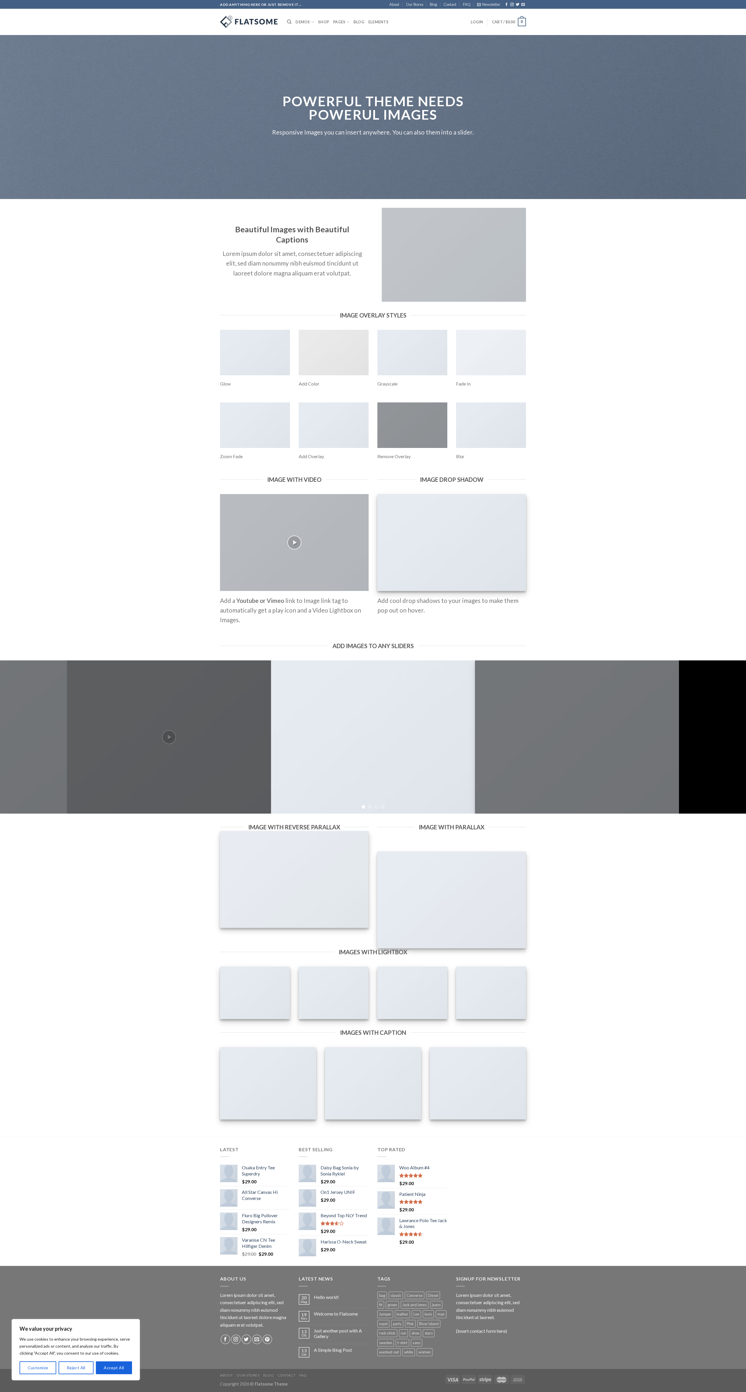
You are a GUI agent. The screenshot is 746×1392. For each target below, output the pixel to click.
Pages (339, 22)
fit (380, 1304)
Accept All (114, 1367)
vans (416, 1342)
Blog (433, 4)
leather (402, 1314)
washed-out (389, 1352)
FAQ (467, 4)
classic (395, 1295)
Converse (415, 1295)
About (394, 4)
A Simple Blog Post (333, 1350)
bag (382, 1295)
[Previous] (22, 737)
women (424, 1352)
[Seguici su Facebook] (506, 5)
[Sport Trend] (249, 22)
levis (428, 1314)
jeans (436, 1304)
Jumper (385, 1314)
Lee (416, 1314)
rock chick (387, 1333)
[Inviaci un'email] (523, 5)
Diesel (433, 1295)
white (408, 1352)
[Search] (289, 21)
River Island (429, 1323)
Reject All (76, 1367)
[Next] (724, 737)
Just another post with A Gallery (338, 1333)
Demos (302, 22)
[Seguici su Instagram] (512, 5)
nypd (383, 1323)
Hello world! (326, 1297)
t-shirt (402, 1342)
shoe (415, 1333)
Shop (323, 22)
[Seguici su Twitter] (517, 5)
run (403, 1333)
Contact (450, 4)
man (441, 1314)
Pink (410, 1323)
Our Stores (414, 4)
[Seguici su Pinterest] (267, 1339)
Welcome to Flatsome (336, 1313)
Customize (38, 1367)
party (397, 1323)
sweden (385, 1342)
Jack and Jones (414, 1304)
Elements (378, 22)
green (392, 1304)
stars (429, 1333)
